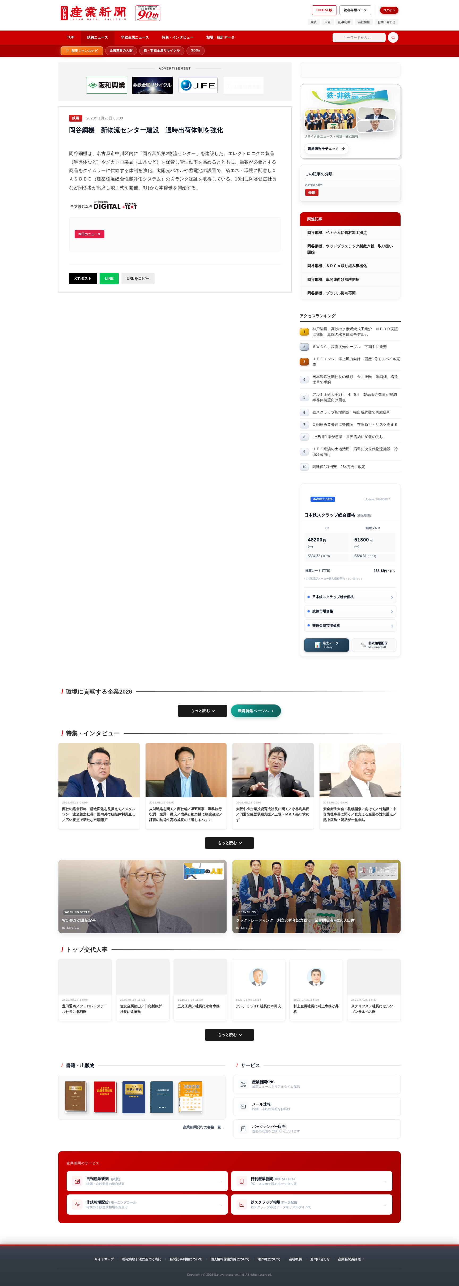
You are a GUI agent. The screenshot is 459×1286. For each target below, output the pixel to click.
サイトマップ (104, 1259)
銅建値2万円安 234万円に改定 (339, 466)
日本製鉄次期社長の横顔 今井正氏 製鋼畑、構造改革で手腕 (355, 379)
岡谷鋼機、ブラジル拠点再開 (331, 293)
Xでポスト (83, 278)
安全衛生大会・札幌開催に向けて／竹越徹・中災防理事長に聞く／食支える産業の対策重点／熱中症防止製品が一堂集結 (360, 814)
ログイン (389, 10)
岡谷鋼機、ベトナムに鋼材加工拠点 (337, 232)
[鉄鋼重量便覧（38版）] (105, 1097)
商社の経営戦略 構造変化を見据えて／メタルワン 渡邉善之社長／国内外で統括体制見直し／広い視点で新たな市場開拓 (98, 814)
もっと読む (200, 710)
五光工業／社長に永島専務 (199, 1006)
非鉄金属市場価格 (326, 625)
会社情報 (364, 22)
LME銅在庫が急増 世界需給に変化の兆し (347, 437)
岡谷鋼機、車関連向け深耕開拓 (333, 279)
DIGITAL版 (324, 10)
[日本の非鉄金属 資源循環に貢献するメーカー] (161, 1097)
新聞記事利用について (186, 1259)
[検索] (393, 37)
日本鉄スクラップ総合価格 (333, 597)
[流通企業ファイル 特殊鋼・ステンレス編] (190, 1097)
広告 (327, 22)
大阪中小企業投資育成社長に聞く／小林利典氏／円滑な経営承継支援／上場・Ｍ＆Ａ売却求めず (272, 814)
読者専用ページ (355, 10)
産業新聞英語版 (349, 1259)
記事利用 (344, 22)
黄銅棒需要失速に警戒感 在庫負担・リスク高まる (355, 424)
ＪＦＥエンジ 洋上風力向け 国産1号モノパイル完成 (356, 362)
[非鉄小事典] (133, 1097)
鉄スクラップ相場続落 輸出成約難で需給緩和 (351, 412)
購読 (314, 22)
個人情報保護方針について (230, 1259)
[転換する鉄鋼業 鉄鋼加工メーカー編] (76, 1097)
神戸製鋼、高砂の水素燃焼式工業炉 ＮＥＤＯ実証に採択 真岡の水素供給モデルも (355, 332)
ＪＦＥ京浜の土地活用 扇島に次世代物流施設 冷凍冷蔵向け (355, 452)
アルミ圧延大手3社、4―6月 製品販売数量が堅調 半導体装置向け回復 (356, 397)
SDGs (195, 50)
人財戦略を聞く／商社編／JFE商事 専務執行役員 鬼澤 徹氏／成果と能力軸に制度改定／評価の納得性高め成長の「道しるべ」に (186, 814)
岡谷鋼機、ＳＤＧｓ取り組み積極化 (337, 266)
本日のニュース (89, 234)
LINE (109, 278)
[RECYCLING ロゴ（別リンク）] (378, 871)
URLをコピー (138, 278)
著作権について (269, 1259)
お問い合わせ (386, 22)
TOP (70, 37)
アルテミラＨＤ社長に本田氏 (258, 1006)
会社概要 (295, 1259)
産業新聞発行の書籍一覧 (202, 1127)
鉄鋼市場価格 (322, 611)
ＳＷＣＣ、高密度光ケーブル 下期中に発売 (349, 347)
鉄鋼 (311, 192)
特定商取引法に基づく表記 (142, 1259)
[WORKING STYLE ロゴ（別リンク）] (204, 871)
